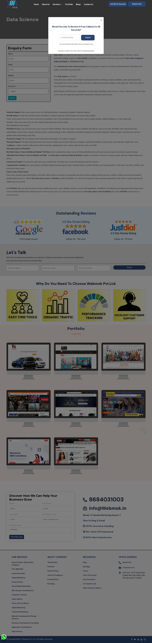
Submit (88, 37)
